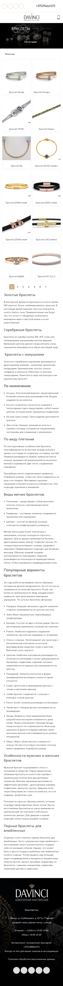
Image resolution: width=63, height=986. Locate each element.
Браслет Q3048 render (16, 239)
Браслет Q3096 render (16, 202)
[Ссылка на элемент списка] (45, 6)
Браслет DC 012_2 (46, 276)
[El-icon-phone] (4, 6)
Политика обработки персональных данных (31, 959)
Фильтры (10, 54)
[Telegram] (10, 6)
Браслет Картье (46, 129)
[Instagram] (46, 970)
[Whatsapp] (15, 6)
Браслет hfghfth (16, 276)
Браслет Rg (16, 166)
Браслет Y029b (16, 129)
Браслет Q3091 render (46, 202)
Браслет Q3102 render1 (46, 166)
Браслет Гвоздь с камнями (42, 93)
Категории (30, 42)
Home (36, 28)
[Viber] (21, 6)
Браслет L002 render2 (46, 239)
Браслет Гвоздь (16, 92)
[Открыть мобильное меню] (4, 18)
